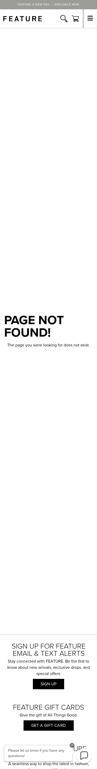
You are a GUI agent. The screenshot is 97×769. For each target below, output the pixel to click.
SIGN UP (49, 684)
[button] (83, 755)
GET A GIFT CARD (48, 725)
